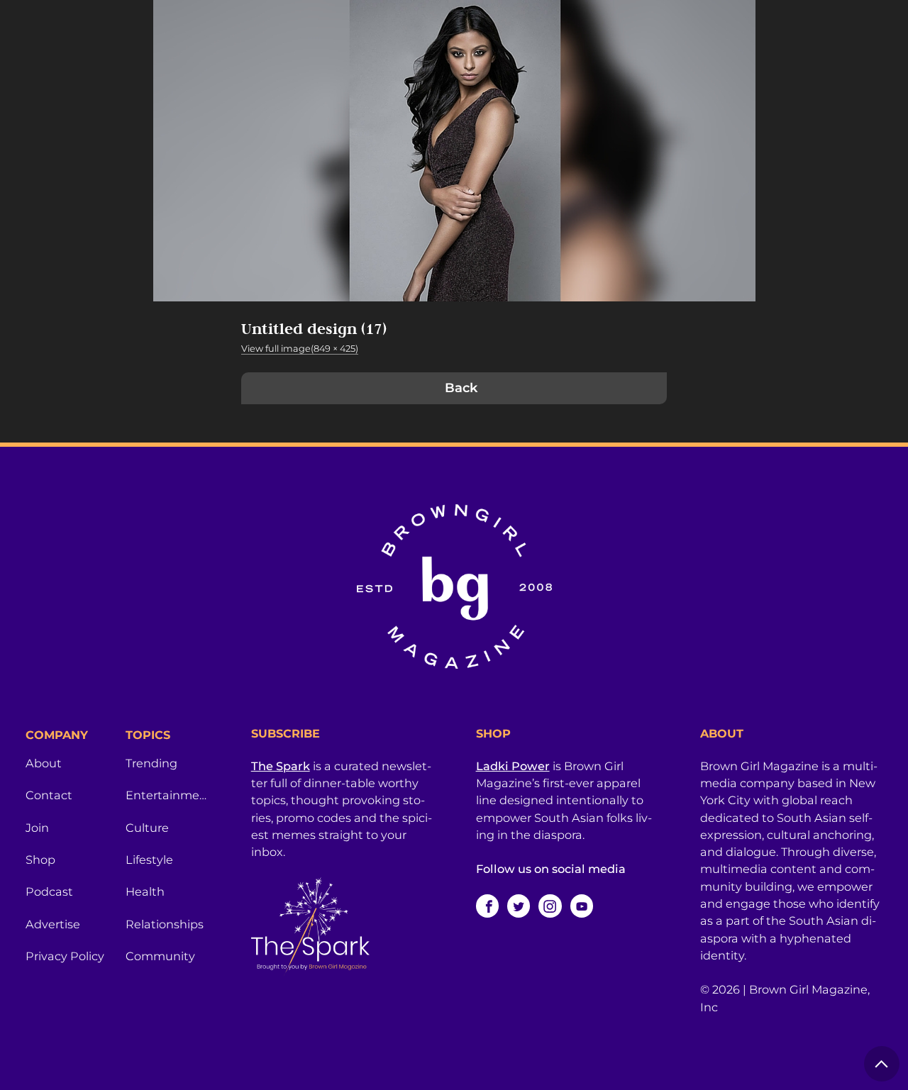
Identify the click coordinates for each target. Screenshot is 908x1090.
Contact (49, 795)
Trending (151, 763)
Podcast (49, 891)
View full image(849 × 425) (299, 348)
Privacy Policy (65, 956)
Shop (40, 859)
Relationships (165, 924)
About (44, 763)
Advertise (53, 924)
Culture (147, 828)
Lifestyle (149, 859)
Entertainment (167, 795)
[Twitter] (518, 905)
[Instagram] (549, 905)
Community (160, 956)
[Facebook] (487, 905)
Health (145, 891)
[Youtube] (581, 905)
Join (37, 828)
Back (461, 388)
